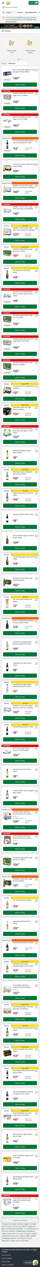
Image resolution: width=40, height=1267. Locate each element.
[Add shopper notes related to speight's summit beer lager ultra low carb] (36, 186)
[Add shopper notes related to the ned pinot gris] (36, 271)
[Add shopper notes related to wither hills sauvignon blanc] (36, 1135)
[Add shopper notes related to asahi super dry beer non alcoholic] (36, 836)
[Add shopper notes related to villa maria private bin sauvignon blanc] (36, 964)
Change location (11, 22)
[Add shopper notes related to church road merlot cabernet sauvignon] (36, 1092)
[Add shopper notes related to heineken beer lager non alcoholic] (36, 812)
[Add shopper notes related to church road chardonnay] (36, 1028)
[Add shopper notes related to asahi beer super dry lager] (36, 408)
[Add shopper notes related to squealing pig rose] (36, 922)
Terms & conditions (8, 1265)
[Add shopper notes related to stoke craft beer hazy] (36, 1050)
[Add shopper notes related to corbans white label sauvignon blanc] (36, 791)
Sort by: (4, 63)
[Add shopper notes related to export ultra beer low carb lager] (36, 117)
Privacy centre (6, 1261)
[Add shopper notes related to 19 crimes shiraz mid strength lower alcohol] (36, 141)
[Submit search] (3, 12)
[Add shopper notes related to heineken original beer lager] (36, 250)
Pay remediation (7, 1258)
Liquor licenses (6, 1255)
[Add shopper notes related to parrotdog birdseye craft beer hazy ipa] (36, 1007)
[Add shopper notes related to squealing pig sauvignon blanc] (36, 1177)
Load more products (20, 1220)
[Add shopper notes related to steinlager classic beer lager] (36, 579)
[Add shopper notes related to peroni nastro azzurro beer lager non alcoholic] (36, 1198)
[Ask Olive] (35, 1263)
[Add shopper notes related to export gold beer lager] (36, 1156)
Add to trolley (20, 85)
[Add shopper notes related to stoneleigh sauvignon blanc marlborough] (36, 685)
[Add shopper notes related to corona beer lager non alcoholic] (36, 986)
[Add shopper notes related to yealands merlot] (36, 943)
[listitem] (18, 59)
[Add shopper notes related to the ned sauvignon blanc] (36, 557)
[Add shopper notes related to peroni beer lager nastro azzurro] (36, 749)
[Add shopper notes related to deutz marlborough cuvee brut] (36, 536)
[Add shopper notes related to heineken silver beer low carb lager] (36, 94)
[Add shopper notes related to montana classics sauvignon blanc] (36, 472)
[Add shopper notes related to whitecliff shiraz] (36, 727)
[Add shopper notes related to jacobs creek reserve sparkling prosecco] (36, 621)
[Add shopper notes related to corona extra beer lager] (36, 165)
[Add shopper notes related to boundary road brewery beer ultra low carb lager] (36, 292)
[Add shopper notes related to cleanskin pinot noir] (36, 664)
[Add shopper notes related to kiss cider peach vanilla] (36, 600)
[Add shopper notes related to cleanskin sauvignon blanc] (36, 451)
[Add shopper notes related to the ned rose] (36, 901)
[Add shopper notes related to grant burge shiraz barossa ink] (36, 1071)
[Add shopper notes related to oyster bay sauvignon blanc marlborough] (36, 642)
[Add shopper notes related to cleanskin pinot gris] (36, 770)
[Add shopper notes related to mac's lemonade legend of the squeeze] (36, 70)
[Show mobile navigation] (3, 3)
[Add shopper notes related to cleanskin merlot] (36, 515)
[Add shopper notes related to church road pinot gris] (36, 494)
